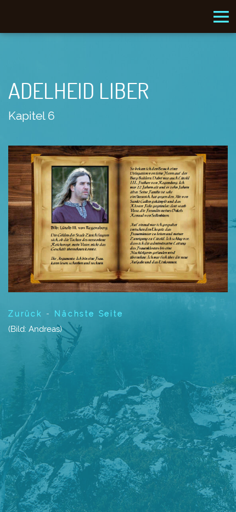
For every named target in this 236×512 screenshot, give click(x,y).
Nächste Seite (88, 313)
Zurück (25, 313)
